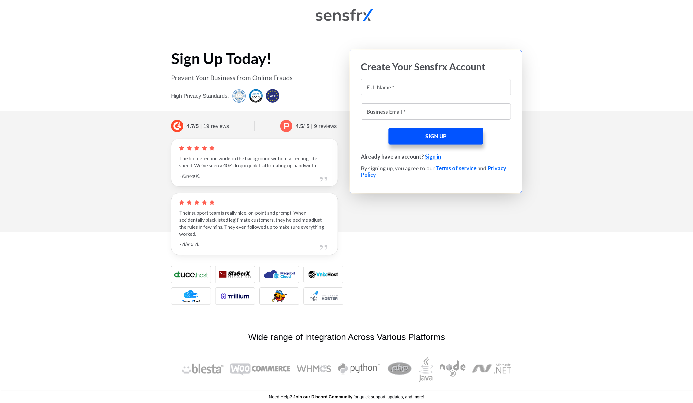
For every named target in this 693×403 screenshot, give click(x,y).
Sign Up (436, 136)
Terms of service (456, 168)
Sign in (433, 156)
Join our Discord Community (323, 397)
